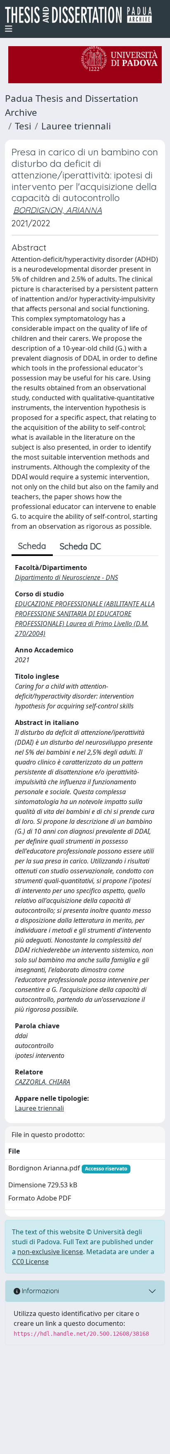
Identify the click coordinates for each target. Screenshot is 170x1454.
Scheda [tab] (32, 546)
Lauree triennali (76, 126)
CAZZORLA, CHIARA (42, 1081)
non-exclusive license (50, 1251)
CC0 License (30, 1261)
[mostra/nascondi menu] (8, 29)
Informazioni (39, 1291)
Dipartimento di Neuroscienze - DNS (66, 577)
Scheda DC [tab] (80, 546)
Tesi (23, 126)
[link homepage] (81, 15)
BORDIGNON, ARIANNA (57, 210)
